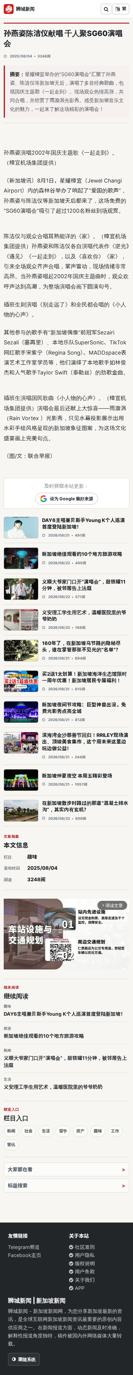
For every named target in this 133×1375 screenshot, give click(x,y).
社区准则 (84, 1247)
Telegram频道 (24, 1247)
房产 (80, 1130)
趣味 (32, 857)
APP (78, 1288)
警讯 (11, 1144)
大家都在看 (20, 1169)
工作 (115, 1130)
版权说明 (84, 1263)
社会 (28, 1130)
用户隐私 (84, 1255)
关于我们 (84, 1280)
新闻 (11, 1130)
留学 (63, 1130)
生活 (46, 1130)
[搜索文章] (106, 9)
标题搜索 (18, 1185)
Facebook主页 (24, 1255)
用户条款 (84, 1271)
